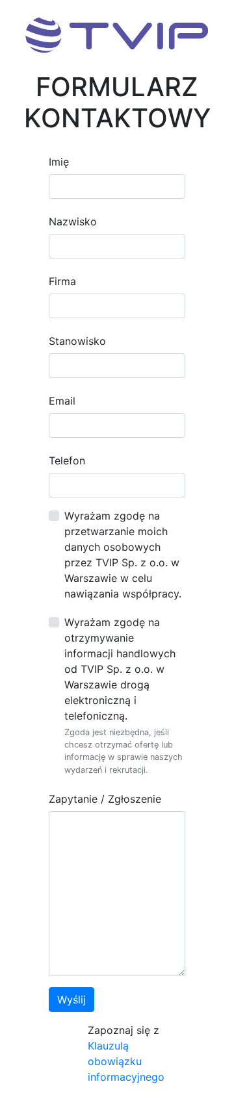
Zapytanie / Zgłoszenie (105, 798)
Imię (59, 161)
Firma (62, 281)
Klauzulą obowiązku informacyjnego (126, 1061)
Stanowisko (77, 340)
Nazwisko (73, 221)
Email (62, 400)
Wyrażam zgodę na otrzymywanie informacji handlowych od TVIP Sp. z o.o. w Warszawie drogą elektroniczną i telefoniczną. (120, 669)
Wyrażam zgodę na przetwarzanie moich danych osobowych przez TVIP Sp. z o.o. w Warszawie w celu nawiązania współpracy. (122, 554)
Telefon (67, 460)
